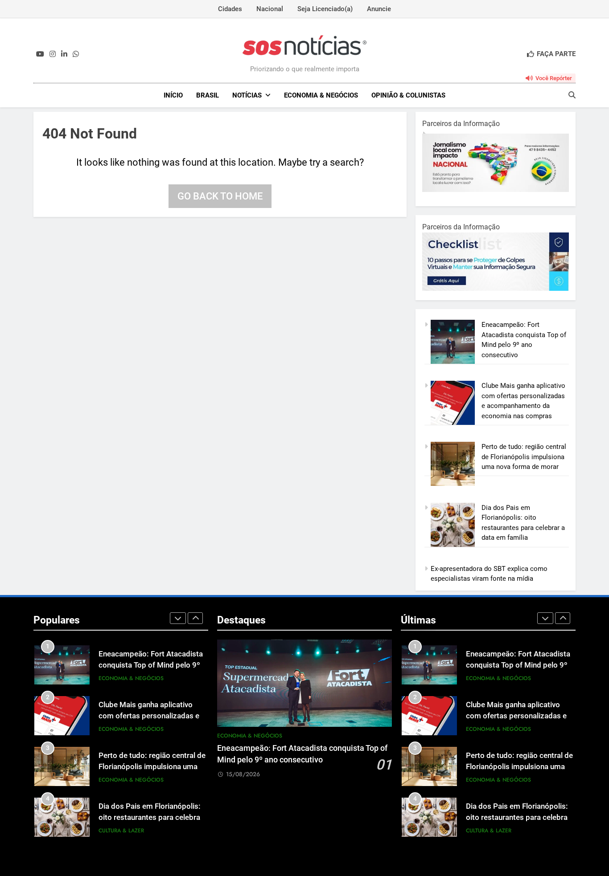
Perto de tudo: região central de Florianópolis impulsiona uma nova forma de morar (523, 457)
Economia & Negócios (321, 95)
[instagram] (52, 54)
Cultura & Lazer (121, 831)
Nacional (269, 9)
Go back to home (220, 196)
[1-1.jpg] (501, 190)
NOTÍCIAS (247, 95)
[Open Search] (572, 94)
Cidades (230, 9)
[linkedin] (64, 54)
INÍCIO (173, 95)
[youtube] (40, 54)
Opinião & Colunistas (408, 95)
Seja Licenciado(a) (325, 9)
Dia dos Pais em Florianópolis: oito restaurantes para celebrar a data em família (151, 817)
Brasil (207, 95)
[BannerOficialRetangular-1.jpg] (503, 289)
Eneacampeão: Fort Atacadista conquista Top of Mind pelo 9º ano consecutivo (151, 665)
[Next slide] (195, 618)
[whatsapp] (76, 54)
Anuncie (379, 9)
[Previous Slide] (178, 618)
